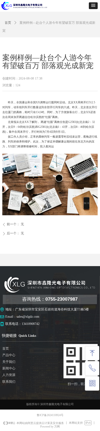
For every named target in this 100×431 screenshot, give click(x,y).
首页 (8, 22)
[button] (93, 5)
